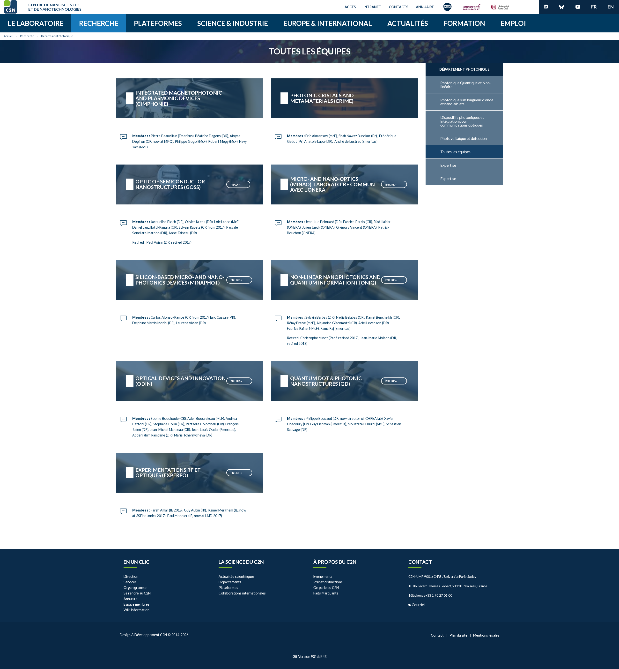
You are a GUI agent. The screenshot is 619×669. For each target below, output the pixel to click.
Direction (131, 576)
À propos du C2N (334, 562)
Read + (235, 184)
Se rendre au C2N (137, 593)
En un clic (136, 562)
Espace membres (136, 604)
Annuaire (425, 7)
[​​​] (546, 6)
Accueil (8, 36)
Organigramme (135, 588)
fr (594, 6)
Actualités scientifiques (237, 576)
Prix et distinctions (328, 582)
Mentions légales (486, 635)
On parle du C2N (326, 588)
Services (130, 582)
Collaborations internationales (242, 593)
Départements (230, 582)
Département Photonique (57, 36)
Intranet (372, 7)
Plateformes (228, 588)
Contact (420, 562)
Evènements (322, 576)
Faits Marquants (325, 593)
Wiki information (136, 610)
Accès (350, 7)
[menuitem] (35, 23)
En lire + (391, 184)
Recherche (27, 36)
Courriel (418, 605)
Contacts (398, 7)
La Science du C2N (241, 562)
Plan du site (458, 635)
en (611, 6)
